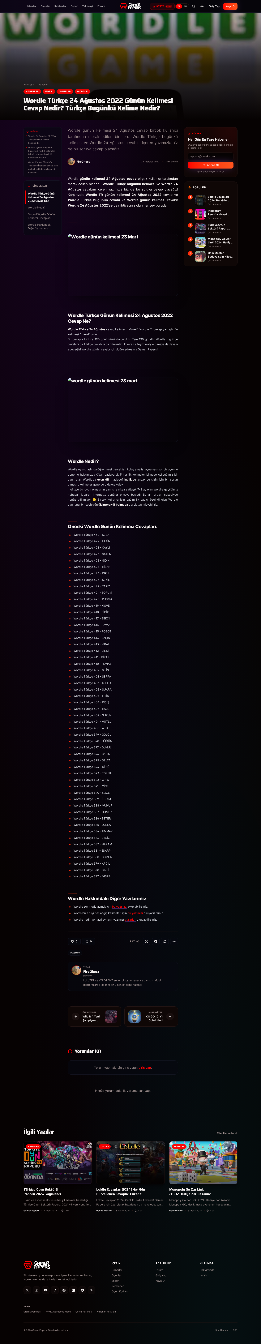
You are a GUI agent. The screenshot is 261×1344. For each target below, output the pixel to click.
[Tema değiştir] (202, 6)
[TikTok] (55, 1290)
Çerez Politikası (83, 1311)
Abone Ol (213, 165)
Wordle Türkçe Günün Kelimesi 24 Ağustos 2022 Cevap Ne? (42, 197)
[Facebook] (64, 1290)
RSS (235, 1330)
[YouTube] (45, 1290)
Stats (163, 6)
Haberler (31, 6)
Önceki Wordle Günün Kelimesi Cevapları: (41, 216)
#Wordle (75, 952)
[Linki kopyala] (174, 941)
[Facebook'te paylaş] (156, 941)
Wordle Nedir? (36, 207)
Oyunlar (45, 6)
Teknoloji (87, 6)
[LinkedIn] (73, 1290)
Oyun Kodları (119, 1291)
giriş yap (145, 1067)
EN (185, 6)
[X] (27, 1290)
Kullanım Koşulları (106, 1311)
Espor (74, 6)
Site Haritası (221, 1330)
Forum (101, 6)
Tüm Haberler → (227, 1133)
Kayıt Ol (230, 6)
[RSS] (91, 1290)
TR (179, 6)
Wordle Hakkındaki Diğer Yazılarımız (39, 226)
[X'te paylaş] (146, 941)
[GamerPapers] (130, 6)
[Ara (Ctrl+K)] (193, 6)
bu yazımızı (119, 906)
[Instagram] (36, 1290)
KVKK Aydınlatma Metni (58, 1311)
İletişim (204, 1275)
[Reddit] (82, 1290)
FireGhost (91, 971)
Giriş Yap (214, 6)
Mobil (49, 91)
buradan (130, 919)
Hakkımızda (207, 1270)
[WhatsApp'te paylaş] (165, 941)
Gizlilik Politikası (32, 1311)
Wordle (82, 91)
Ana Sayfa (29, 84)
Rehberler (60, 6)
